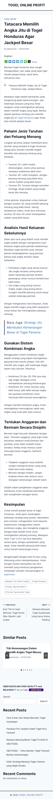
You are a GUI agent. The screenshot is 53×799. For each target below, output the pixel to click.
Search (6, 696)
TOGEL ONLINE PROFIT (15, 587)
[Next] (46, 655)
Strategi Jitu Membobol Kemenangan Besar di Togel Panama (24, 327)
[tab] (21, 670)
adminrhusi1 (11, 49)
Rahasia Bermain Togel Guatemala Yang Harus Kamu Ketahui (40, 612)
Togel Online (16, 538)
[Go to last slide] (7, 655)
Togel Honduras (25, 117)
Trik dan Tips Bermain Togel (17, 592)
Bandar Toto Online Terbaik (17, 581)
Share (34, 62)
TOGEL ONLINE (10, 19)
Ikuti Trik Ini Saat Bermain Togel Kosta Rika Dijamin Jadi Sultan (13, 612)
